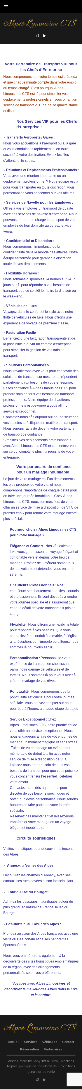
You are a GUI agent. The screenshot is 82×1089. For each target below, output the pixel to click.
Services (30, 1042)
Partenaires (53, 1049)
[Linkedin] (44, 35)
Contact (68, 1042)
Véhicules (49, 1042)
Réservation (29, 1049)
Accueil (13, 1042)
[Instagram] (37, 35)
